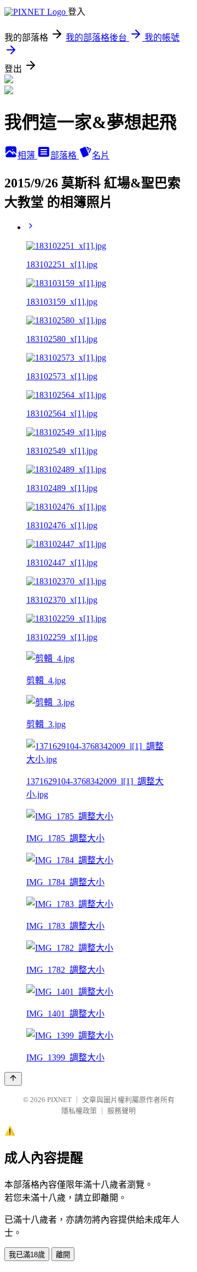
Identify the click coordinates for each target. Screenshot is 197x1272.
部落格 (64, 155)
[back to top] (13, 1079)
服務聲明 (121, 1110)
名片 (100, 155)
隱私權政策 (79, 1110)
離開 (63, 1255)
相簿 (27, 155)
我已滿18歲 (27, 1255)
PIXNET (59, 1100)
